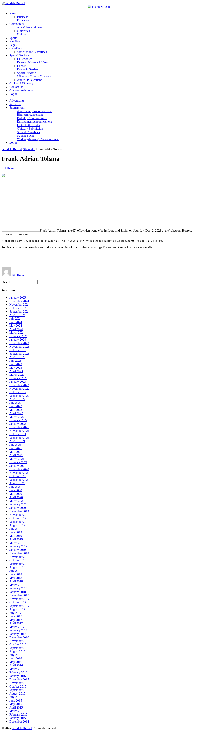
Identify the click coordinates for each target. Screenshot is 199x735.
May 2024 (15, 325)
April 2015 (16, 707)
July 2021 (15, 444)
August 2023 (17, 357)
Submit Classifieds (28, 132)
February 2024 (18, 336)
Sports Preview (26, 73)
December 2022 (19, 385)
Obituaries (23, 31)
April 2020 (16, 497)
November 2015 (19, 683)
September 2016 (19, 648)
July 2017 (15, 613)
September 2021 (19, 437)
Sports (13, 38)
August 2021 (17, 441)
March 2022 (16, 416)
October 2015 (17, 686)
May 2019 (15, 535)
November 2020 (19, 472)
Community (16, 23)
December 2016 (19, 637)
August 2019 (17, 525)
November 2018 (19, 556)
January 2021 (17, 465)
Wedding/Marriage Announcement (38, 139)
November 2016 (19, 641)
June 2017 (15, 616)
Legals (13, 45)
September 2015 (19, 690)
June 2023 (15, 364)
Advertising (16, 100)
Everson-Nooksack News (33, 62)
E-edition (15, 41)
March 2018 (16, 584)
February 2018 (18, 588)
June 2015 (15, 700)
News (13, 13)
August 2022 (17, 399)
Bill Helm (8, 168)
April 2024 (16, 329)
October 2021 (17, 434)
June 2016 (15, 658)
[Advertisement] (99, 258)
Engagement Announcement (34, 121)
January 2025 (17, 297)
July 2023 (15, 360)
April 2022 (16, 413)
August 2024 (17, 315)
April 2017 (16, 623)
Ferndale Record (12, 149)
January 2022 (17, 423)
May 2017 (15, 620)
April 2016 (16, 665)
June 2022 (15, 406)
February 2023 (18, 378)
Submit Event (25, 135)
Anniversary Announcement (34, 111)
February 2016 (18, 672)
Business (22, 16)
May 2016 (15, 662)
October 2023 (17, 350)
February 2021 (18, 462)
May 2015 (15, 704)
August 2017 (17, 609)
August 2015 (17, 693)
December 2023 (19, 343)
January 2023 (17, 381)
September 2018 (19, 563)
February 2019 (18, 546)
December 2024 (19, 301)
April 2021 (16, 455)
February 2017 (18, 630)
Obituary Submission (30, 128)
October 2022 (17, 392)
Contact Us (16, 87)
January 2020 (17, 507)
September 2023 (19, 353)
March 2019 (16, 542)
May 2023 (15, 367)
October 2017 (17, 602)
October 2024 (17, 308)
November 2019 (19, 514)
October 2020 (17, 476)
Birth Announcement (30, 114)
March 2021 (16, 458)
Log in (13, 94)
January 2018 (17, 591)
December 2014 (19, 721)
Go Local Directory (21, 83)
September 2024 (19, 311)
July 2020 (15, 486)
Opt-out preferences (21, 90)
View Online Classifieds (32, 52)
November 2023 (19, 346)
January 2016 (17, 676)
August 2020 (17, 483)
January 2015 (17, 718)
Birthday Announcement (32, 118)
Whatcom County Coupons (34, 76)
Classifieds (16, 48)
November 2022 (19, 388)
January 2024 (17, 339)
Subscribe (15, 104)
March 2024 (16, 332)
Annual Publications (29, 80)
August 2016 (17, 651)
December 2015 (19, 679)
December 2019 (19, 511)
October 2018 (17, 560)
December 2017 (19, 595)
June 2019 (15, 532)
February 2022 (18, 420)
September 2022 (19, 395)
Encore (21, 66)
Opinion (22, 34)
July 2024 (15, 318)
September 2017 (19, 606)
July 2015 (15, 697)
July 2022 (15, 402)
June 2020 (15, 490)
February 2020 (18, 504)
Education (23, 20)
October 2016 (17, 644)
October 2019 (17, 518)
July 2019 (15, 528)
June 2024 (15, 322)
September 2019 (19, 521)
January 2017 (17, 634)
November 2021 (19, 430)
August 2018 (17, 567)
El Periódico (24, 59)
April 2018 (16, 581)
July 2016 (15, 655)
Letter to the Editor (28, 125)
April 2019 (16, 539)
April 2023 (16, 371)
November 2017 (19, 598)
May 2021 (15, 451)
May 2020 (15, 493)
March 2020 (16, 500)
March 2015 (16, 711)
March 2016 (16, 669)
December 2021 (19, 427)
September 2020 (19, 479)
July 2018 (15, 570)
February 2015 (18, 714)
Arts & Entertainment (30, 27)
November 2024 (19, 304)
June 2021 (15, 448)
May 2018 (15, 577)
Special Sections (19, 55)
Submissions (17, 107)
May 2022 (15, 409)
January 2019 (17, 549)
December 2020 (19, 469)
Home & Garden (27, 69)
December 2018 (19, 553)
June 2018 (15, 574)
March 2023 (16, 374)
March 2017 (16, 627)
